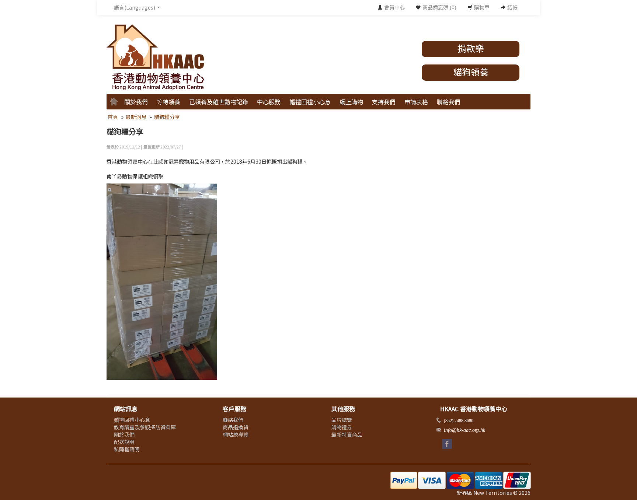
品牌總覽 (341, 419)
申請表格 (416, 101)
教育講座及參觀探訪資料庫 (145, 427)
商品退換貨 (235, 427)
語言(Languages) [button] (135, 7)
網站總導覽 (235, 434)
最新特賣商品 (346, 434)
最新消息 (136, 116)
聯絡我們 (448, 101)
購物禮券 (341, 427)
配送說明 (124, 441)
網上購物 (351, 101)
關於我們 (124, 434)
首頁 (113, 116)
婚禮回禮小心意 (310, 101)
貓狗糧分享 (167, 116)
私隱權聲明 (127, 449)
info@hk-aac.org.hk (464, 430)
